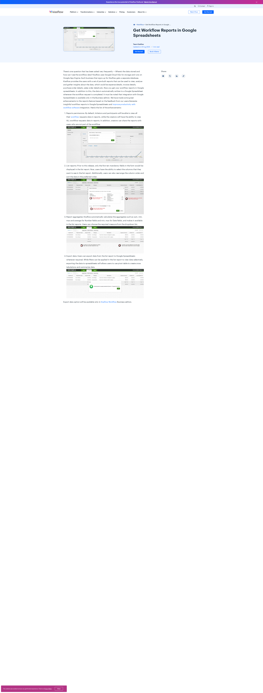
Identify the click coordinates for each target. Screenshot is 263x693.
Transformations (86, 12)
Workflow (140, 24)
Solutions (112, 12)
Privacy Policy (48, 688)
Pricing (122, 12)
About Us (141, 12)
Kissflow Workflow (109, 302)
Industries (101, 12)
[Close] (256, 2)
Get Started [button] (208, 12)
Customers (131, 12)
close (59, 688)
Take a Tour (194, 12)
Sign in (211, 6)
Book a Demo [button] (154, 51)
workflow (75, 117)
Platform (73, 12)
